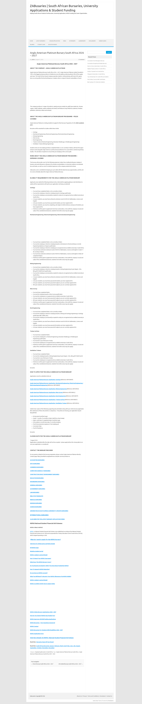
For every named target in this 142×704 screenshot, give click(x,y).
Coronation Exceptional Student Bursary (97, 63)
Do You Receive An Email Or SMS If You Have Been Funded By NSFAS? (49, 565)
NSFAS (64, 40)
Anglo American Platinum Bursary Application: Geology (45, 379)
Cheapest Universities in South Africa (96, 74)
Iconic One (95, 700)
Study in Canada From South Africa (95, 71)
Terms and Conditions (93, 696)
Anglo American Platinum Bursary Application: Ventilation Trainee (48, 403)
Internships (72, 40)
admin (33, 59)
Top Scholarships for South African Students (98, 76)
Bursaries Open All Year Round (45, 642)
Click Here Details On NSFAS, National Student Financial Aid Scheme (52, 638)
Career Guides (102, 40)
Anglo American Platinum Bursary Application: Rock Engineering (48, 396)
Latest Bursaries (40, 40)
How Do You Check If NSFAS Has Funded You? (42, 615)
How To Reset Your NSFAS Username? (40, 558)
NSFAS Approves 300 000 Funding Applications (43, 619)
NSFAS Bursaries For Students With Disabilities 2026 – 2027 (46, 630)
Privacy (85, 696)
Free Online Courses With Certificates (96, 79)
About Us (79, 696)
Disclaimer (102, 696)
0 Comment (81, 59)
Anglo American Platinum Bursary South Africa (67, 652)
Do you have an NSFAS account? (39, 573)
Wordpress (111, 700)
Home (31, 40)
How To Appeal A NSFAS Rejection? (40, 569)
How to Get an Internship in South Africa (96, 66)
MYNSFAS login (34, 547)
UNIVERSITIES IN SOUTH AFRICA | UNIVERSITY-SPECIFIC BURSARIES (49, 511)
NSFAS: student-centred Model (38, 555)
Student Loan (41, 44)
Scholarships (92, 40)
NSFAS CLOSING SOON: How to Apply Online (42, 583)
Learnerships (82, 40)
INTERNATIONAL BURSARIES (39, 515)
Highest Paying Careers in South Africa (96, 68)
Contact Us (109, 696)
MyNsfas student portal (36, 551)
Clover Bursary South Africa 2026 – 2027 (42, 664)
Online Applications (54, 40)
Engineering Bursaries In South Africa (44, 652)
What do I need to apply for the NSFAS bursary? (45, 539)
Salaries (32, 44)
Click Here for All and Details (42, 543)
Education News (52, 44)
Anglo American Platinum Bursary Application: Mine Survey (46, 392)
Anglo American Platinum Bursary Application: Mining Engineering (48, 389)
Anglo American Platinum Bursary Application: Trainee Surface (47, 399)
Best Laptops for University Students (96, 82)
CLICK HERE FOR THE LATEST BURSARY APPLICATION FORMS (47, 519)
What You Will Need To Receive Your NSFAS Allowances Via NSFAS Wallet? (50, 576)
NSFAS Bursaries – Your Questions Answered (42, 622)
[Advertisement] (71, 25)
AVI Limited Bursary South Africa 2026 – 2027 (71, 664)
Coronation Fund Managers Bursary (95, 60)
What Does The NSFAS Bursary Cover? (40, 562)
